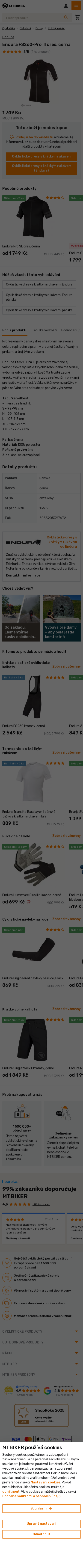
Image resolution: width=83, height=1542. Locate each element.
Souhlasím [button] (41, 1508)
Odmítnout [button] (41, 1534)
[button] (11, 1492)
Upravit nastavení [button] (41, 1524)
